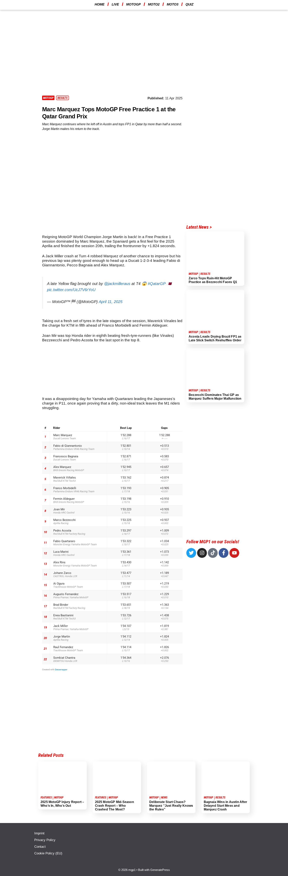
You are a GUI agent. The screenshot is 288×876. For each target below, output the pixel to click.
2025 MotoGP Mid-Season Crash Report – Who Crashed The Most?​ (114, 805)
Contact (40, 847)
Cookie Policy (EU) (48, 853)
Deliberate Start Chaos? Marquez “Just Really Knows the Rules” (171, 805)
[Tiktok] (213, 553)
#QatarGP (156, 283)
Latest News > (199, 227)
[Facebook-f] (223, 553)
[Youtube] (234, 553)
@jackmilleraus (117, 283)
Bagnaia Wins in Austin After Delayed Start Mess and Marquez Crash (225, 805)
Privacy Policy (44, 840)
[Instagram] (202, 553)
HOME (99, 4)
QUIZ (189, 4)
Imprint (39, 833)
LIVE (115, 4)
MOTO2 (153, 4)
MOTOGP (133, 4)
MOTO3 (172, 4)
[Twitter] (191, 553)
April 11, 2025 (110, 302)
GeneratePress (160, 869)
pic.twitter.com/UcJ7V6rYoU (71, 290)
